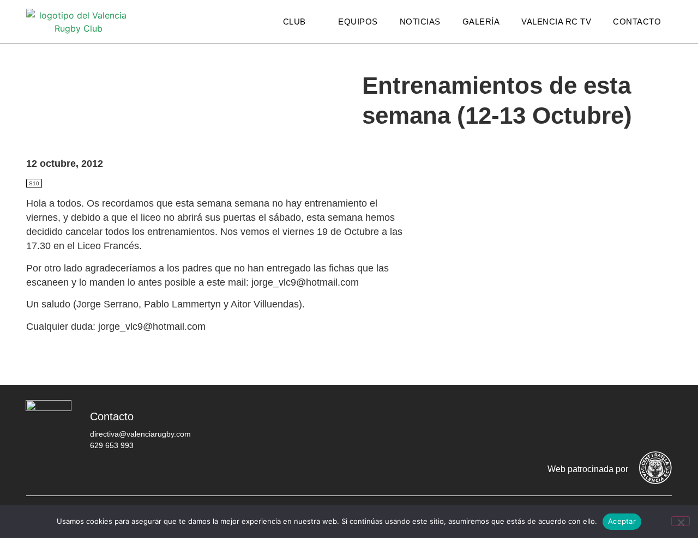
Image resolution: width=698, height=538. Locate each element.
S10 (34, 183)
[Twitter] (560, 424)
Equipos (358, 21)
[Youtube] (625, 424)
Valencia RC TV (556, 21)
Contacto (637, 21)
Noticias (420, 21)
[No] (680, 521)
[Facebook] (527, 424)
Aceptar (622, 521)
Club (294, 21)
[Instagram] (592, 424)
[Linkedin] (658, 424)
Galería (481, 21)
